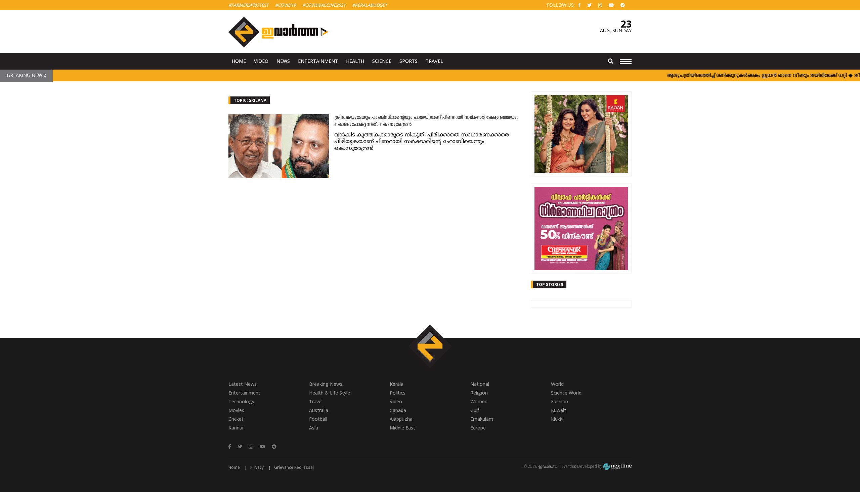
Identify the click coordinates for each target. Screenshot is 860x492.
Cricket (236, 419)
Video (261, 61)
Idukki (557, 419)
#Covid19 (285, 5)
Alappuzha (401, 419)
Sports (408, 61)
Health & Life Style (329, 393)
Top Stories (549, 284)
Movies (236, 410)
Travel (434, 61)
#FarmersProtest (248, 5)
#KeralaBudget (369, 5)
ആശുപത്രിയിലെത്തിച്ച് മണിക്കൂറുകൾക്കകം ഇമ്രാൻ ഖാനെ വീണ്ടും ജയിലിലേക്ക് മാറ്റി (745, 75)
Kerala (396, 384)
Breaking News (325, 384)
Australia (318, 410)
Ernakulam (481, 419)
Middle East (402, 427)
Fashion (559, 401)
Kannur (236, 427)
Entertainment (318, 61)
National (479, 384)
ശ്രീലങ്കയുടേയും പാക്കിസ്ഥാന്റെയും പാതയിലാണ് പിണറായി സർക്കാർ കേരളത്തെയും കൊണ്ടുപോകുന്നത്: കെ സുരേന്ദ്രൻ (426, 121)
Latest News (242, 384)
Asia (313, 427)
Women (478, 401)
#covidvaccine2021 (323, 5)
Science (381, 61)
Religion (479, 393)
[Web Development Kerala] (617, 466)
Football (318, 419)
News (283, 61)
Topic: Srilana (250, 100)
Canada (398, 410)
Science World (566, 393)
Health (355, 61)
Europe (478, 427)
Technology (241, 401)
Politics (397, 393)
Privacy (257, 467)
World (557, 384)
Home (239, 61)
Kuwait (558, 410)
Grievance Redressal (294, 467)
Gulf (474, 410)
